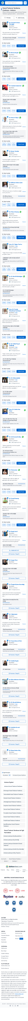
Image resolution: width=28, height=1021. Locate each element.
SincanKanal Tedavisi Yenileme (12, 809)
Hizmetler (3, 939)
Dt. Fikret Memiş (14, 212)
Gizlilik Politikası (5, 953)
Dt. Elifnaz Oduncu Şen (15, 182)
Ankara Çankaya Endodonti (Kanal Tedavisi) (13, 844)
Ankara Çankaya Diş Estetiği (11, 840)
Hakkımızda (4, 948)
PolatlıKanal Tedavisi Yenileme (12, 820)
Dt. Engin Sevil (13, 531)
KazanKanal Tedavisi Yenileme (12, 816)
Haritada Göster (21, 37)
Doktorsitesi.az (5, 968)
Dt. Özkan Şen (13, 470)
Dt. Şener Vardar (14, 151)
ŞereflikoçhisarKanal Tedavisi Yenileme (11, 825)
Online (12, 870)
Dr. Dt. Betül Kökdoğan (15, 276)
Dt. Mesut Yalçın (14, 117)
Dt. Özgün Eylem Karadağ (16, 584)
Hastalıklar (3, 937)
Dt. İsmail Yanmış (14, 498)
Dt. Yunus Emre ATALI (15, 641)
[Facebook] (10, 1005)
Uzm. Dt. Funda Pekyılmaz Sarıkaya (15, 310)
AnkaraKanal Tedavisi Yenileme (13, 786)
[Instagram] (15, 1005)
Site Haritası (4, 960)
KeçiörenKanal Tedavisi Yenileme (12, 805)
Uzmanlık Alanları (5, 935)
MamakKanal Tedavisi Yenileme (12, 798)
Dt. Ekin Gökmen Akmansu (17, 679)
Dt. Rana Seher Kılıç (15, 750)
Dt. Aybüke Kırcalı (14, 727)
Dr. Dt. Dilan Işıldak (14, 378)
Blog (8, 870)
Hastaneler (4, 942)
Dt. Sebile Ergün (14, 661)
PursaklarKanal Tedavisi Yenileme (13, 813)
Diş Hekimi (11, 26)
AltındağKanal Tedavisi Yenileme (12, 802)
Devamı (24, 33)
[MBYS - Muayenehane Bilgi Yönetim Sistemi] (8, 890)
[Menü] (25, 2)
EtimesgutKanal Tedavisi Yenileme (13, 790)
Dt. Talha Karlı (13, 614)
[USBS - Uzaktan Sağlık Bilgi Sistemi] (20, 890)
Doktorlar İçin (18, 933)
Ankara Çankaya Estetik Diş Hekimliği (14, 849)
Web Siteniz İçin (19, 936)
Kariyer (19, 938)
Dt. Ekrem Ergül (13, 52)
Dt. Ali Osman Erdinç (15, 437)
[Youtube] (17, 1005)
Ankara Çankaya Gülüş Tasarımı (12, 853)
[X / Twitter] (12, 1005)
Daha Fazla (21, 46)
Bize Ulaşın (3, 951)
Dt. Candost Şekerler (15, 85)
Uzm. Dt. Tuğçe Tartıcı (15, 244)
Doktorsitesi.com (5, 965)
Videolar (3, 870)
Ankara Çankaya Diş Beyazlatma (12, 836)
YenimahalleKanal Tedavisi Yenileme (13, 794)
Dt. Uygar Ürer (13, 560)
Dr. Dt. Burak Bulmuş (15, 702)
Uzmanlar (3, 933)
